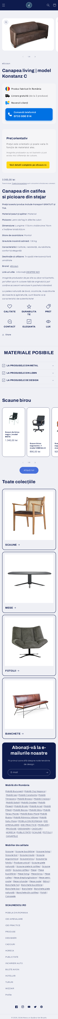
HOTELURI (10, 976)
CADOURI (37, 829)
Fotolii (43, 892)
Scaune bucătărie (24, 851)
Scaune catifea (21, 870)
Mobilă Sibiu (35, 810)
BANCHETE (13, 733)
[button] (3, 5)
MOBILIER (43, 825)
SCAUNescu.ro (24, 1017)
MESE (9, 607)
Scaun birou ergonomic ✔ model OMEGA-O (38, 445)
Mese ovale (35, 881)
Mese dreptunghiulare (25, 878)
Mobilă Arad (36, 806)
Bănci (46, 881)
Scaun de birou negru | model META (12, 434)
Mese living (23, 874)
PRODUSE (11, 829)
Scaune (9, 851)
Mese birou (37, 874)
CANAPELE (12, 836)
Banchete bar (12, 889)
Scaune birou (27, 859)
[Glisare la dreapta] (35, 57)
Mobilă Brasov (24, 799)
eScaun (14, 266)
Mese (33, 870)
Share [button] (8, 335)
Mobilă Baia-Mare (29, 814)
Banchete (27, 889)
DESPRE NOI (33, 272)
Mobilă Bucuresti (14, 791)
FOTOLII (10, 670)
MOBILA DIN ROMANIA (30, 821)
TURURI (9, 982)
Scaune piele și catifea (28, 866)
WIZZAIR (9, 989)
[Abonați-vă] (47, 772)
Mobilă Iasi (11, 795)
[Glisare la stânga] (23, 57)
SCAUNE (11, 544)
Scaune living (43, 851)
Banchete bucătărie (31, 885)
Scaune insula (27, 855)
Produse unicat (22, 863)
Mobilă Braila (21, 806)
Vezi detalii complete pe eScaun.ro (28, 165)
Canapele (10, 896)
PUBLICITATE (24, 832)
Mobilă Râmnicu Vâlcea (25, 817)
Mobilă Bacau (20, 810)
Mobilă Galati (13, 802)
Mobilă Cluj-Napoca (34, 791)
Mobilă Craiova (42, 799)
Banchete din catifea (27, 892)
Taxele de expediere (19, 183)
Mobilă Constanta (27, 795)
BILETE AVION (12, 970)
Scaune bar (11, 855)
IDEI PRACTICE (29, 825)
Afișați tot (29, 470)
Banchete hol (12, 885)
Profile (8, 995)
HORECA (10, 832)
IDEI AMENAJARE (14, 919)
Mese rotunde (20, 881)
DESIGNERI (24, 829)
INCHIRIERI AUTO (14, 963)
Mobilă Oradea (29, 802)
